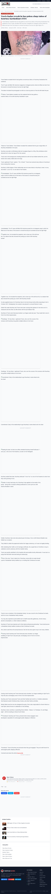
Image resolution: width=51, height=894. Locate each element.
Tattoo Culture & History (31, 881)
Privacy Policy (42, 875)
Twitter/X (10, 793)
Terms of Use (42, 877)
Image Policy (42, 886)
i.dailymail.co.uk (11, 55)
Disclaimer (42, 880)
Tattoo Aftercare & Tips (31, 884)
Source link (20, 753)
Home (3, 7)
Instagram (43, 0)
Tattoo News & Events (11, 7)
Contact (41, 873)
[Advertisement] (25, 68)
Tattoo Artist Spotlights (45, 7)
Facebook (39, 0)
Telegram (48, 0)
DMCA (31, 55)
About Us (41, 872)
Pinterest (17, 793)
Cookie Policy (42, 882)
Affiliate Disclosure (43, 884)
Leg (5, 786)
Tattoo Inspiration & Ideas (23, 7)
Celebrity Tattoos (34, 7)
